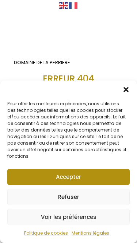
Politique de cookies (46, 233)
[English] (64, 5)
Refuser (68, 197)
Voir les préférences (68, 217)
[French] (73, 5)
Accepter (68, 177)
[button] (126, 89)
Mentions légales (90, 233)
